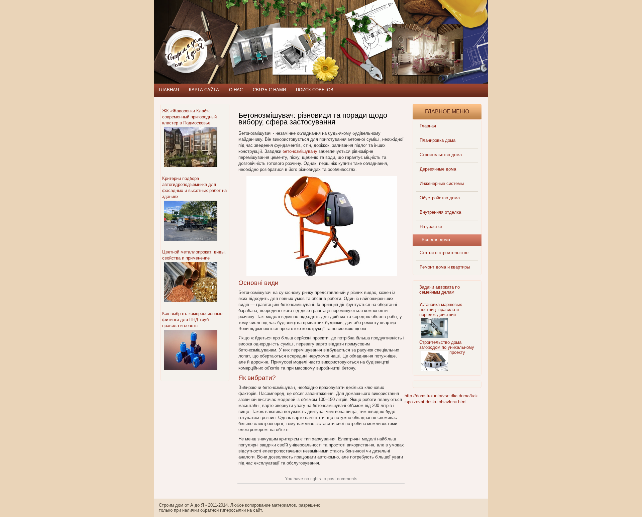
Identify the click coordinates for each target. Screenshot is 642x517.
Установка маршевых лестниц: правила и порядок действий (440, 309)
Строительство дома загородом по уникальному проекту (446, 347)
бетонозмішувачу (300, 151)
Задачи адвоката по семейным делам (439, 290)
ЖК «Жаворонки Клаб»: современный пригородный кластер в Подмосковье (189, 116)
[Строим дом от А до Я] (226, 30)
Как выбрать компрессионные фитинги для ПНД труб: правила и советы (192, 319)
